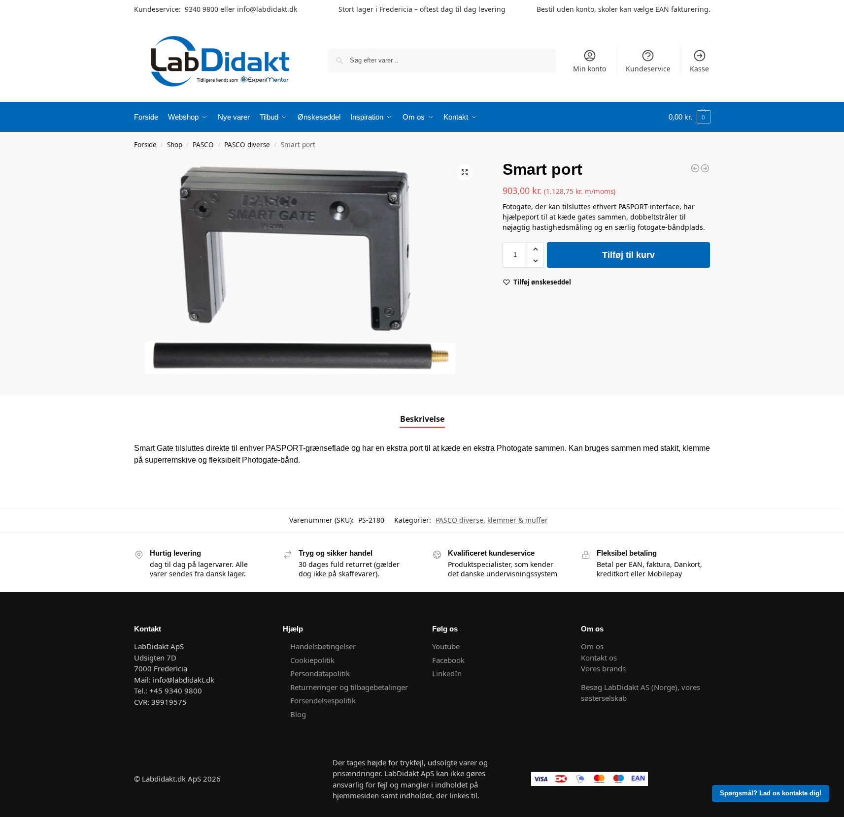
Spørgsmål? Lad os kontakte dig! (770, 793)
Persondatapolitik (320, 673)
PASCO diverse (247, 144)
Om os (592, 646)
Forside (145, 144)
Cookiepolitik (312, 660)
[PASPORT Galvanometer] (695, 168)
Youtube (447, 646)
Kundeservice (648, 68)
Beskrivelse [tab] (422, 418)
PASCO (203, 144)
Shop (174, 144)
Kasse (699, 68)
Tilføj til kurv (628, 255)
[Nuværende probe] (705, 168)
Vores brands (603, 668)
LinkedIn (447, 673)
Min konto (589, 68)
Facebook (448, 660)
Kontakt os (599, 657)
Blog (298, 714)
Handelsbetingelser (323, 646)
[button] (689, 117)
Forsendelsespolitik (323, 700)
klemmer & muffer (517, 520)
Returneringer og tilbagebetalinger (349, 687)
